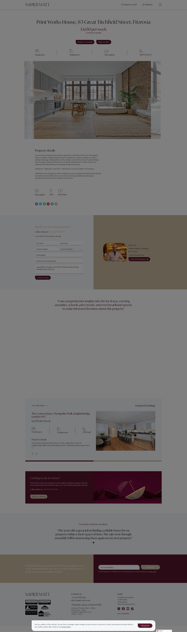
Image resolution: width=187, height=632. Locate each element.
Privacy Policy (66, 627)
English (160, 631)
